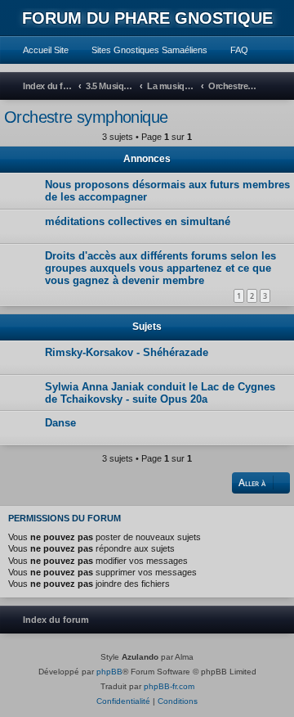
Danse (60, 423)
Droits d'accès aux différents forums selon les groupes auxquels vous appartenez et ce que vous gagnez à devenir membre (160, 268)
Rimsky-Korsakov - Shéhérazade (126, 352)
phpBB (109, 671)
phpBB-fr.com (169, 686)
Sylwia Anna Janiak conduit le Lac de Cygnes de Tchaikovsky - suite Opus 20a (160, 393)
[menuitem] (38, 50)
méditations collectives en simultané (137, 221)
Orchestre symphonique (85, 117)
